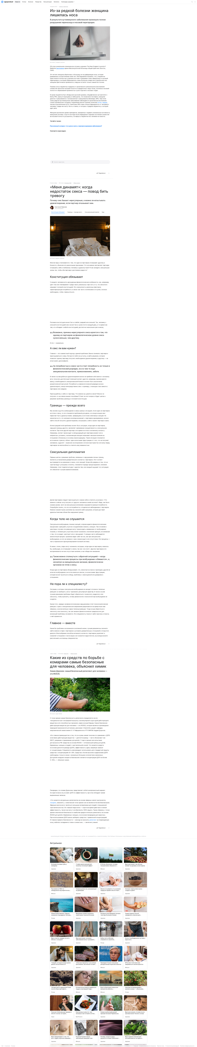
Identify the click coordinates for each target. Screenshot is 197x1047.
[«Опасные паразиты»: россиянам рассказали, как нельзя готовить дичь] (86, 957)
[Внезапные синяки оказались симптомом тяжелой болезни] (86, 908)
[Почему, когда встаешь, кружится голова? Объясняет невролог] (110, 1031)
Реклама (13, 1045)
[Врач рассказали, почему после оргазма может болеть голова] (135, 1006)
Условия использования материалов (147, 1045)
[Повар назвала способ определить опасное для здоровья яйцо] (135, 908)
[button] (80, 43)
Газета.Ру (66, 653)
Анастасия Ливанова (61, 207)
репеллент (93, 820)
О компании (7, 1045)
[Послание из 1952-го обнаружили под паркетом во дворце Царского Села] (61, 883)
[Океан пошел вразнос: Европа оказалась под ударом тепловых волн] (61, 908)
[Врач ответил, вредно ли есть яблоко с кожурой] (61, 932)
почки (99, 102)
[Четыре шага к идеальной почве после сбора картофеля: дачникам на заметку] (61, 982)
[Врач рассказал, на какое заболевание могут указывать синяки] (86, 932)
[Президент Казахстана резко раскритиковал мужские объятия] (110, 957)
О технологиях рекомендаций (172, 1045)
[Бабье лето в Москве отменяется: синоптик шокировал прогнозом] (110, 932)
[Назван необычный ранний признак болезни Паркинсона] (110, 1006)
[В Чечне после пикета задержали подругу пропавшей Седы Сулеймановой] (86, 982)
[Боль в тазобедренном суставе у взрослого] (135, 932)
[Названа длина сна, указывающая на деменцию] (86, 883)
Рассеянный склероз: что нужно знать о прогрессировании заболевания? (76, 126)
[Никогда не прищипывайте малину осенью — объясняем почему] (135, 982)
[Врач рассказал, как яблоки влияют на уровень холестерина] (135, 859)
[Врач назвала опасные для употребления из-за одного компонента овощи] (135, 1031)
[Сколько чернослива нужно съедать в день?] (135, 883)
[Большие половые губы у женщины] (61, 859)
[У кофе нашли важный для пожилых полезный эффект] (86, 859)
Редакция (136, 1045)
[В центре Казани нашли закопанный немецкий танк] (86, 1031)
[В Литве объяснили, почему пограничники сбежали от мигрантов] (110, 859)
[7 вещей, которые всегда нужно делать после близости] (61, 957)
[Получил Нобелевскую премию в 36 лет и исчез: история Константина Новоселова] (61, 1006)
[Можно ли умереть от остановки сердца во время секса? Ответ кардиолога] (110, 883)
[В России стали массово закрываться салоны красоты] (135, 957)
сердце (104, 102)
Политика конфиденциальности (187, 1045)
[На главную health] (8, 2)
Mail (2, 1045)
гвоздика (53, 802)
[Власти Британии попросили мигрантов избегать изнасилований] (110, 982)
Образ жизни (76, 183)
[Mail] (2, 2)
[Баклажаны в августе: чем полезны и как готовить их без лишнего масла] (86, 1006)
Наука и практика (63, 6)
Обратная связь (160, 1045)
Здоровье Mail (67, 183)
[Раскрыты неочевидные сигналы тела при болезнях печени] (110, 908)
